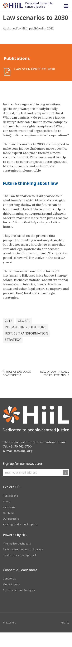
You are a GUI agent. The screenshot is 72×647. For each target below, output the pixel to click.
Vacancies (9, 507)
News (6, 501)
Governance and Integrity (19, 590)
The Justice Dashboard (17, 543)
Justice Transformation (26, 333)
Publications (10, 495)
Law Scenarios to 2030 (27, 144)
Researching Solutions (25, 327)
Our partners (11, 518)
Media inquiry (11, 584)
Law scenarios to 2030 (34, 69)
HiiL (14, 622)
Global (24, 321)
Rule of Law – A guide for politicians (54, 373)
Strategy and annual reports (20, 524)
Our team (8, 513)
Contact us (9, 578)
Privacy (65, 622)
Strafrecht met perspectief (19, 555)
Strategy (13, 340)
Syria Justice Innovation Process (23, 549)
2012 (8, 321)
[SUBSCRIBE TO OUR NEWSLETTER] (65, 472)
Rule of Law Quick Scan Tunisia (17, 373)
